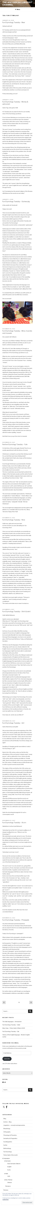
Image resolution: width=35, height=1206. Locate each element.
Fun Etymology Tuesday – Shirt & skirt (16, 611)
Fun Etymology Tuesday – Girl (13, 723)
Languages (6, 1158)
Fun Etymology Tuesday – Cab (10, 1031)
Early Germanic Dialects (13, 1163)
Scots (9, 1170)
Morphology (6, 1128)
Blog (4, 1118)
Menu (18, 9)
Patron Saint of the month (10, 1155)
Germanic (8, 1161)
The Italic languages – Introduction (12, 1021)
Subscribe (7, 1059)
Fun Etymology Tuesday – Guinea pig (16, 201)
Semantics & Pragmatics (10, 1138)
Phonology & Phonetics (10, 1135)
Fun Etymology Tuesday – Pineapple (15, 920)
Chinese (9, 1182)
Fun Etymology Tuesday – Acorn (14, 823)
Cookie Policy (6, 1199)
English (9, 1166)
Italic (6, 1173)
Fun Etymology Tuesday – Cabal (11, 1025)
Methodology (7, 1148)
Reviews (5, 1190)
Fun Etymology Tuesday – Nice (13, 520)
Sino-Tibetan (8, 1180)
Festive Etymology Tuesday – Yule (14, 444)
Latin (8, 1176)
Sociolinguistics (7, 1142)
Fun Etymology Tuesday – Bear (13, 22)
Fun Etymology (7, 1151)
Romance (8, 1186)
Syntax (5, 1145)
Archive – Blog (7, 1122)
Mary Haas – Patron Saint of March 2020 (13, 1028)
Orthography (6, 1132)
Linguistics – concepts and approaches (14, 1125)
